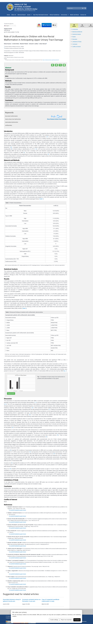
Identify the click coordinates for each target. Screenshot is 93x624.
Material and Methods (77, 31)
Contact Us (83, 14)
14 (54, 453)
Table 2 (24, 308)
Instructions (64, 14)
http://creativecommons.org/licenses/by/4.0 (51, 59)
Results (74, 36)
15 (10, 468)
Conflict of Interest (76, 46)
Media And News (74, 14)
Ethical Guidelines (54, 14)
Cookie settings (54, 619)
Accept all (77, 619)
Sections (74, 26)
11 (49, 409)
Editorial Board (22, 14)
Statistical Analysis (76, 34)
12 (46, 436)
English (7, 25)
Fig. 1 (65, 371)
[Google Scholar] (22, 510)
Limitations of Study (76, 41)
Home (8, 14)
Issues (28, 14)
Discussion (74, 39)
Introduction (75, 29)
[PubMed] (16, 510)
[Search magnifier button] (85, 8)
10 (48, 154)
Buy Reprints (47, 25)
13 (30, 452)
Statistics (82, 26)
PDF (55, 25)
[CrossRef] (11, 510)
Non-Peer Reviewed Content (40, 14)
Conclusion (74, 44)
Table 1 (41, 199)
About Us (13, 14)
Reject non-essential (66, 619)
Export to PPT (11, 393)
